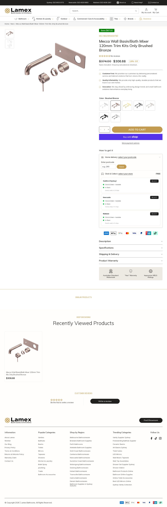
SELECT (154, 181)
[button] (156, 11)
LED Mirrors (117, 454)
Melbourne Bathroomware (80, 437)
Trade (40, 471)
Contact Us (9, 461)
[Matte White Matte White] (104, 106)
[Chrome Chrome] (116, 117)
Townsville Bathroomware (80, 474)
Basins (40, 444)
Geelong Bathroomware (79, 468)
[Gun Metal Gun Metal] (139, 106)
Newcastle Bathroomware (80, 458)
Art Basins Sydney (120, 447)
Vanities (41, 437)
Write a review (105, 401)
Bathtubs (41, 441)
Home (7, 24)
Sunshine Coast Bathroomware (82, 461)
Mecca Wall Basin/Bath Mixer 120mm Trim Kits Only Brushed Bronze (23, 373)
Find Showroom (151, 420)
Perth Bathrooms (76, 444)
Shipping (115, 65)
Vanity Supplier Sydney (121, 437)
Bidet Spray (42, 464)
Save (121, 166)
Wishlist (8, 441)
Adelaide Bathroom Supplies (81, 447)
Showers (41, 458)
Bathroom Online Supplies (123, 474)
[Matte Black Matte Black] (104, 117)
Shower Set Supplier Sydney (123, 464)
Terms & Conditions (12, 451)
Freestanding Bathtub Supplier (124, 441)
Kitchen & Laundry (45, 461)
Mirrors (41, 451)
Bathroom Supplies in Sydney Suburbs (81, 485)
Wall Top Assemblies (121, 461)
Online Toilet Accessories (122, 478)
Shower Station (118, 468)
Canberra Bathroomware (79, 454)
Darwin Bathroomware (78, 481)
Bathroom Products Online (123, 471)
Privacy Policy (10, 447)
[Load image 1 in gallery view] (9, 33)
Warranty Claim (10, 458)
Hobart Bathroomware (78, 471)
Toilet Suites (117, 451)
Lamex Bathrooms (28, 503)
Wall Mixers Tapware (121, 458)
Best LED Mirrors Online (122, 481)
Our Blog (8, 444)
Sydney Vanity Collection (122, 485)
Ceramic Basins (119, 444)
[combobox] (104, 11)
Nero (12, 24)
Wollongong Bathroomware (80, 464)
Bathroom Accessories (47, 474)
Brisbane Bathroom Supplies (81, 441)
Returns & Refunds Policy (14, 454)
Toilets (40, 447)
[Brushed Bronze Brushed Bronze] (116, 106)
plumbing (41, 468)
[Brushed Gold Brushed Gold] (127, 106)
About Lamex (10, 437)
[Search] (136, 11)
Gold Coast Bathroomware (80, 451)
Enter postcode (107, 162)
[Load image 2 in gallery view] (9, 43)
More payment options (130, 143)
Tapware (41, 454)
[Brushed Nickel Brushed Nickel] (150, 106)
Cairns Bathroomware (78, 478)
